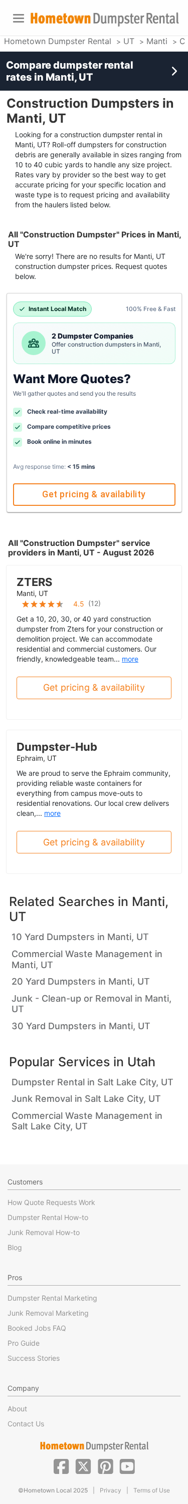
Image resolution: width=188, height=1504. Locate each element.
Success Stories (34, 1358)
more (130, 659)
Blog (15, 1247)
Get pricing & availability (93, 494)
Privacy (110, 1490)
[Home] (104, 19)
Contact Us (26, 1423)
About (17, 1408)
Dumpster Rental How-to (48, 1217)
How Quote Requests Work (51, 1202)
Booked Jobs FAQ (37, 1328)
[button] (61, 1465)
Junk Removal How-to (44, 1232)
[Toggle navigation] (18, 18)
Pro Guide (24, 1343)
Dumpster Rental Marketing (52, 1298)
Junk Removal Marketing (48, 1313)
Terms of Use (151, 1490)
